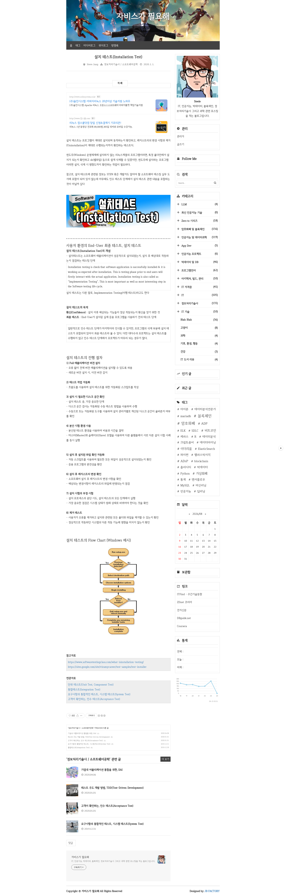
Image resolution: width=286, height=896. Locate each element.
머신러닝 (201, 485)
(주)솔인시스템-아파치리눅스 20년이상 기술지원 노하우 (99, 101)
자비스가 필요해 (80, 857)
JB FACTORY (212, 891)
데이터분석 (209, 436)
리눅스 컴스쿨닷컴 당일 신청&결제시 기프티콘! (95, 122)
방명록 (114, 45)
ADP (204, 423)
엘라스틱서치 (202, 455)
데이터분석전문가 (205, 409)
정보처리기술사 (74, 728)
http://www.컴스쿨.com (79, 118)
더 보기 (165, 759)
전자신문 (181, 610)
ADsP (184, 461)
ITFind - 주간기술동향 (189, 594)
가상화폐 (201, 473)
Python (185, 473)
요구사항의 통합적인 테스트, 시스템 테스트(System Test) (99, 694)
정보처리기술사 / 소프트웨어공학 (121, 64)
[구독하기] (281, 448)
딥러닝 (201, 491)
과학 (199, 335)
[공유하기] (77, 715)
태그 (78, 45)
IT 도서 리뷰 (199, 359)
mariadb (185, 416)
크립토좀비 (187, 442)
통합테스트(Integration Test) (84, 689)
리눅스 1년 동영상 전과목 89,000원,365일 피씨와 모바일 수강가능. (101, 126)
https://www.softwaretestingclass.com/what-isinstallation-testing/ (106, 662)
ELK (183, 430)
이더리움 (186, 449)
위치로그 (103, 45)
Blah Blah (199, 319)
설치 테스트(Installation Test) (118, 56)
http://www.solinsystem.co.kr (82, 97)
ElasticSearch (206, 449)
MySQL (185, 485)
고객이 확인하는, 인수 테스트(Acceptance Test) (94, 699)
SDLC (195, 430)
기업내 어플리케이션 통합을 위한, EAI (82, 733)
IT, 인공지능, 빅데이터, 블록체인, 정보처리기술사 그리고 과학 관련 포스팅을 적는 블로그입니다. (113, 861)
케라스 (184, 436)
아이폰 (184, 409)
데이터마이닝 (208, 442)
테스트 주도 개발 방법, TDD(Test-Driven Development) (89, 737)
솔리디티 (185, 467)
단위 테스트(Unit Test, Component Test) (91, 684)
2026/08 (197, 514)
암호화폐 (188, 423)
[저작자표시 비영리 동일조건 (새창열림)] (101, 715)
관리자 (180, 136)
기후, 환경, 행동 (199, 343)
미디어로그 (89, 45)
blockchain (201, 461)
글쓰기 (180, 144)
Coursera (182, 626)
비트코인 (210, 430)
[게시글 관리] (81, 715)
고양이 (199, 327)
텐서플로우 (198, 479)
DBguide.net (184, 618)
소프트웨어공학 (87, 728)
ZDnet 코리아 (184, 602)
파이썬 (184, 455)
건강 (199, 351)
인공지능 (185, 491)
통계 (183, 479)
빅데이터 (202, 467)
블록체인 (205, 415)
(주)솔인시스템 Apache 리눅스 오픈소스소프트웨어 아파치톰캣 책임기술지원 (106, 105)
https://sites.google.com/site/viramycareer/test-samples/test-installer (107, 666)
